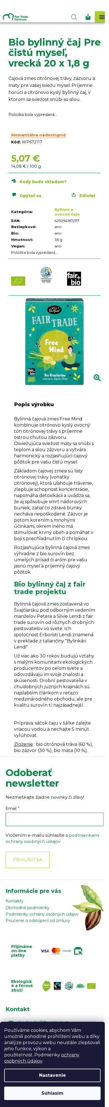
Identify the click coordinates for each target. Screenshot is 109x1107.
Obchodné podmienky (27, 907)
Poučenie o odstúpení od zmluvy (38, 920)
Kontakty (14, 900)
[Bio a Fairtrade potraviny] (70, 986)
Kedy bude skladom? (43, 181)
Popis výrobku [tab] (34, 404)
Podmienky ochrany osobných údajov (42, 914)
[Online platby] (63, 951)
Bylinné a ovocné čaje (67, 211)
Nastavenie (52, 1075)
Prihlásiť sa (27, 859)
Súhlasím (52, 1093)
